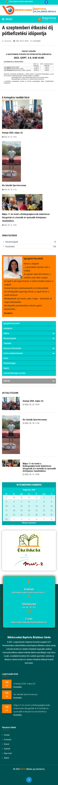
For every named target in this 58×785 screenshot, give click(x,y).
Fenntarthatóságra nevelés (14, 373)
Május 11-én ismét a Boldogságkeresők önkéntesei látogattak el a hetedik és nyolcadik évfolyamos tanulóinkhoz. (39, 467)
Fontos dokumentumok (13, 353)
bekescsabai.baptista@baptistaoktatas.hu (29, 622)
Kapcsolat (8, 753)
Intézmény (8, 41)
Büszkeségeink (11, 242)
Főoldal (7, 735)
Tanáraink (7, 343)
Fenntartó (7, 739)
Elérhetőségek (9, 363)
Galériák (6, 381)
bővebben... (9, 313)
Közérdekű (10, 246)
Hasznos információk (12, 348)
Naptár (6, 368)
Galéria (6, 333)
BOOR (22, 769)
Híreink (6, 744)
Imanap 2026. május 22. (33, 401)
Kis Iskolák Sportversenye (35, 419)
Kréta (5, 358)
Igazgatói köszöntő (11, 323)
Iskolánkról (7, 328)
